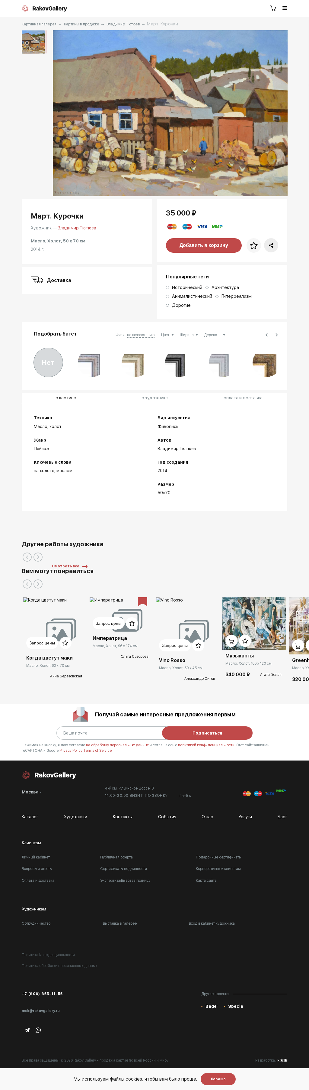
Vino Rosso (172, 660)
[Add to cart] (231, 641)
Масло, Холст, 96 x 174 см (115, 646)
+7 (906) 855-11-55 (42, 994)
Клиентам (31, 842)
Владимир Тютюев (123, 24)
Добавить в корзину (204, 245)
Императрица (110, 638)
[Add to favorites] (65, 643)
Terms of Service (97, 750)
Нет (48, 362)
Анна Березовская (66, 676)
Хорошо (218, 1079)
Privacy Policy (71, 750)
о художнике (155, 397)
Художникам (34, 909)
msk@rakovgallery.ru (41, 1011)
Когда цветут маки (49, 658)
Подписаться (207, 733)
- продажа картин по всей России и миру (132, 1060)
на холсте (44, 470)
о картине (66, 397)
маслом (64, 470)
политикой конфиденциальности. (207, 745)
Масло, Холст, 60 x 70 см (48, 665)
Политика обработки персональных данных (59, 966)
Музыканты (239, 656)
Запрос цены (42, 643)
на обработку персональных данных (118, 745)
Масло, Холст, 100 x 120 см (248, 663)
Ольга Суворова (134, 656)
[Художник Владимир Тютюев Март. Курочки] (170, 113)
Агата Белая (271, 675)
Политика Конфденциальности (48, 955)
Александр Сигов (199, 678)
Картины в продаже (81, 24)
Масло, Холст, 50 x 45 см (180, 668)
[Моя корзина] (273, 8)
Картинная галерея (39, 24)
